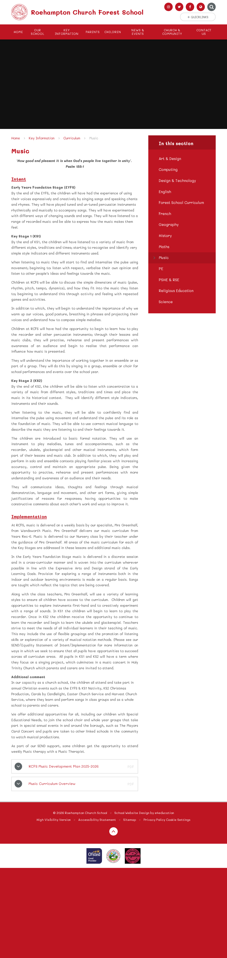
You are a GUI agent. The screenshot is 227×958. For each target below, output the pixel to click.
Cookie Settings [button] (178, 820)
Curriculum (71, 138)
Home (15, 138)
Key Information (42, 138)
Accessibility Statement (97, 820)
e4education (164, 813)
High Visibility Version (54, 820)
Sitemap (129, 820)
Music (93, 138)
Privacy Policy (154, 820)
